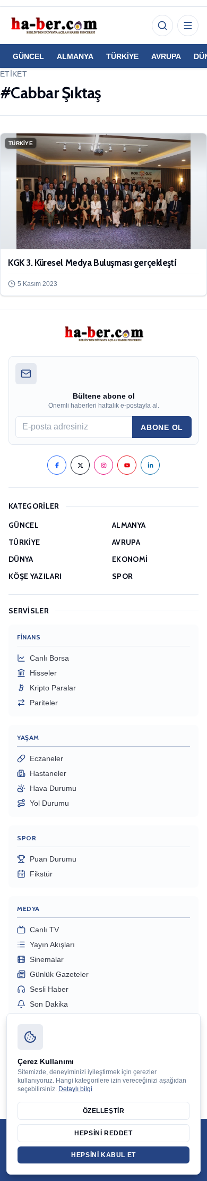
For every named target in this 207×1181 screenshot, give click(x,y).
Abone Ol (162, 427)
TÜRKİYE (122, 56)
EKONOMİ (130, 559)
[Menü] (188, 25)
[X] (80, 465)
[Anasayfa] (53, 25)
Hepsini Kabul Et (103, 1155)
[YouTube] (126, 465)
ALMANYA (75, 56)
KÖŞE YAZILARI (35, 576)
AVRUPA (166, 56)
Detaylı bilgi (75, 1089)
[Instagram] (103, 465)
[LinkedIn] (150, 465)
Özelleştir (104, 1111)
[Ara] (162, 25)
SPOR (122, 576)
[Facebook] (56, 465)
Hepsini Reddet (103, 1133)
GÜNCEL (28, 56)
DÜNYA (20, 559)
